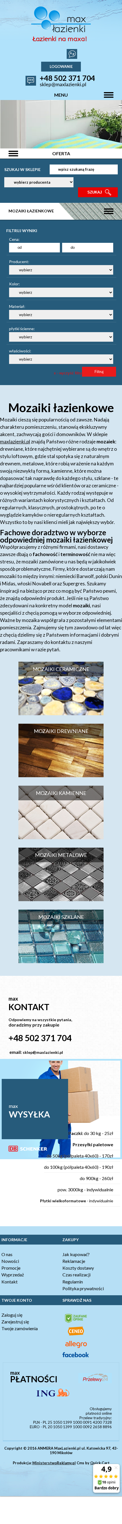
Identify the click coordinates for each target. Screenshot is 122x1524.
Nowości (10, 1261)
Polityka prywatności (83, 1288)
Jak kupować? (76, 1254)
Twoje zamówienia (19, 1328)
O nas (6, 1254)
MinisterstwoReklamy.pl (54, 1463)
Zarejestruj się (15, 1321)
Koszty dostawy (78, 1267)
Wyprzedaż (12, 1274)
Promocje (10, 1267)
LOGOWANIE (61, 66)
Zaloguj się (11, 1315)
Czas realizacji (76, 1274)
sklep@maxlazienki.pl (63, 84)
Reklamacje (73, 1261)
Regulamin (72, 1281)
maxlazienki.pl (15, 442)
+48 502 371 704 (67, 78)
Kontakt (9, 1281)
